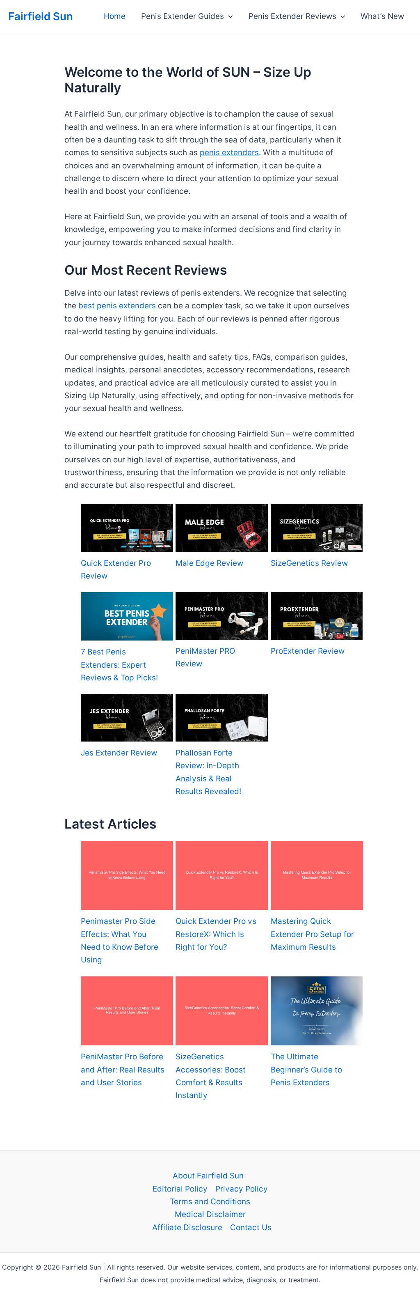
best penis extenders (117, 305)
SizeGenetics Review (309, 563)
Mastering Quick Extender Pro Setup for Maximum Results (312, 934)
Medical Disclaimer (210, 1214)
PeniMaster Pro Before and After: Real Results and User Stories (122, 1069)
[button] (228, 16)
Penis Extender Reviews (292, 16)
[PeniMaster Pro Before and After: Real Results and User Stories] (127, 1011)
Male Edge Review (209, 563)
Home (115, 16)
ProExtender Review (308, 651)
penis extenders (229, 152)
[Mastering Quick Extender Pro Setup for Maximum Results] (317, 875)
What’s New (382, 16)
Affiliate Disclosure (187, 1227)
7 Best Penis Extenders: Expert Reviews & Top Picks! (119, 664)
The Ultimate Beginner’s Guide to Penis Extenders (306, 1069)
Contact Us (251, 1227)
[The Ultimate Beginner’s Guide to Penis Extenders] (317, 1011)
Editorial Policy (180, 1189)
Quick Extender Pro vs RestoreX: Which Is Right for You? (216, 934)
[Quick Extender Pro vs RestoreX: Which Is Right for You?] (222, 875)
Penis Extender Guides (182, 16)
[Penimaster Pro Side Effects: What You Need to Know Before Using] (127, 875)
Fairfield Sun (40, 16)
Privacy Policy (241, 1189)
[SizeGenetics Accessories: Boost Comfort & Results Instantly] (222, 1011)
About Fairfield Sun (208, 1175)
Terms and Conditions (210, 1201)
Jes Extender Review (119, 753)
